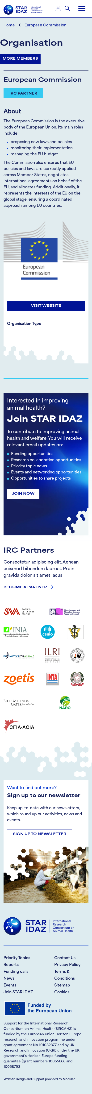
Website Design (15, 1079)
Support (38, 1079)
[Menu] (81, 9)
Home (9, 25)
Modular (69, 1079)
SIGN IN (58, 8)
